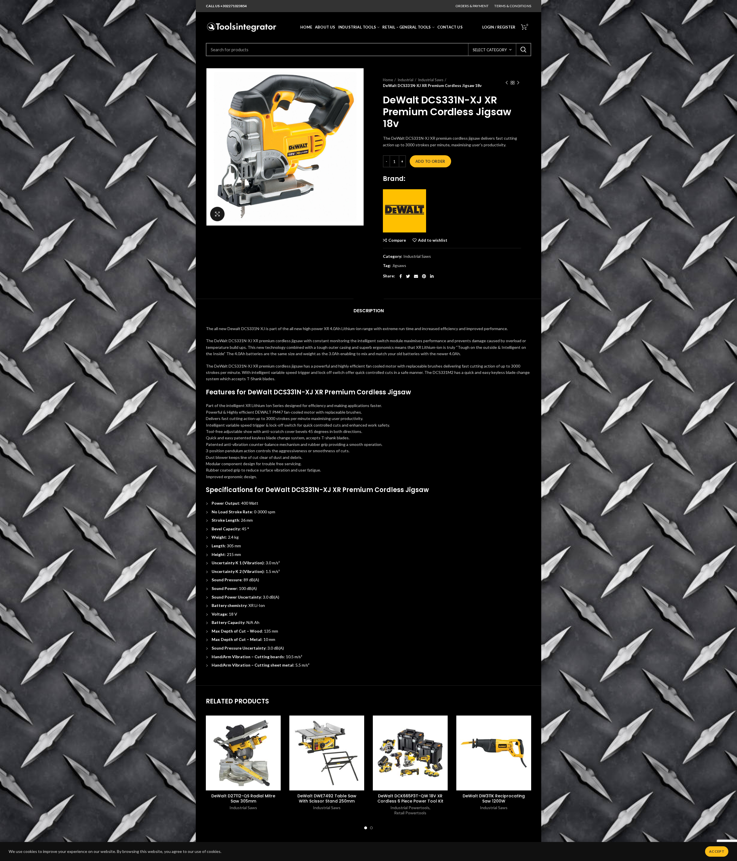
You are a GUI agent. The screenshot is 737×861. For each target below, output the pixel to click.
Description (369, 310)
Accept (716, 851)
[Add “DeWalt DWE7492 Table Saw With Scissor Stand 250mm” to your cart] (360, 737)
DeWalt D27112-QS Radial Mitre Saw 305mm (243, 798)
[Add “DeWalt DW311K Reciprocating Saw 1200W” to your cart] (527, 737)
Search (523, 49)
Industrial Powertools (410, 807)
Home (388, 79)
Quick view (276, 750)
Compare (397, 240)
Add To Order (430, 161)
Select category (490, 50)
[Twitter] (408, 276)
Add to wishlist (432, 240)
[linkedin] (432, 276)
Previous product (507, 83)
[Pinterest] (424, 276)
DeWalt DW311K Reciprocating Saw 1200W (494, 798)
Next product (518, 83)
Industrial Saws (430, 79)
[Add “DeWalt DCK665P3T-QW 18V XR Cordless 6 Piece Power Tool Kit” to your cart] (443, 737)
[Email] (416, 276)
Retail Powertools (410, 812)
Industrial (405, 79)
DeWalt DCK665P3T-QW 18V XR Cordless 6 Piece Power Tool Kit (410, 798)
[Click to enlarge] (217, 214)
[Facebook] (400, 276)
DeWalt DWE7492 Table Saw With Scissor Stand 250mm (326, 798)
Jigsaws (399, 265)
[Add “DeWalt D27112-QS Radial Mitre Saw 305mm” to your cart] (276, 737)
